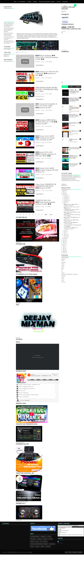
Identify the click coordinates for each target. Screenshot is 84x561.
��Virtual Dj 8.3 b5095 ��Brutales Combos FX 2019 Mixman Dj (46, 170)
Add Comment (49, 61)
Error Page (80, 552)
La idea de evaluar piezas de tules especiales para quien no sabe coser (9, 29)
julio (65, 202)
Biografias (63, 259)
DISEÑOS (35, 1)
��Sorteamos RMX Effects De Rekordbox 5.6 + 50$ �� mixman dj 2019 (46, 122)
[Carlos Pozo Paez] (58, 541)
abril (65, 233)
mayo (65, 231)
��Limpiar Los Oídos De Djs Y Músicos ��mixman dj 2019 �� (46, 73)
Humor (62, 266)
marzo (65, 234)
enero (65, 237)
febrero (65, 235)
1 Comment (48, 206)
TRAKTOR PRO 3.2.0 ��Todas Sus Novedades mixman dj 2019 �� (45, 202)
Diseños (63, 263)
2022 (64, 190)
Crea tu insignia (63, 50)
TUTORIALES (22, 1)
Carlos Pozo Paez (60, 540)
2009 (64, 251)
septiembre (66, 200)
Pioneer (62, 272)
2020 (64, 193)
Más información (39, 65)
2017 (64, 240)
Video (62, 280)
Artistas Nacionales (65, 257)
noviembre (66, 197)
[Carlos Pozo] (65, 32)
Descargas (65, 1)
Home (17, 52)
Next (46, 214)
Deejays (59, 1)
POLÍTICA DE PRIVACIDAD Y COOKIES (47, 1)
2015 (64, 242)
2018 (64, 238)
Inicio (15, 1)
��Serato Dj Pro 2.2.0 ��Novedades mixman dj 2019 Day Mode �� (45, 154)
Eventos (29, 1)
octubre (65, 198)
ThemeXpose (29, 552)
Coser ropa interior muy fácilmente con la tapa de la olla (9, 42)
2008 (64, 252)
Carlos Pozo (63, 31)
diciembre (66, 195)
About (70, 552)
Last (51, 214)
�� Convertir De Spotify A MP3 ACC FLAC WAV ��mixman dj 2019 (46, 106)
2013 (64, 245)
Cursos (62, 260)
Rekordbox (63, 275)
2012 (64, 247)
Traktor (62, 278)
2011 (64, 248)
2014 (64, 244)
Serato (62, 277)
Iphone (62, 268)
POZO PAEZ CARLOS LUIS (13, 552)
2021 (64, 191)
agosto (65, 201)
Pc (62, 271)
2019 (64, 194)
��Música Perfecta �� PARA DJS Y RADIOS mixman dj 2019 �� (46, 57)
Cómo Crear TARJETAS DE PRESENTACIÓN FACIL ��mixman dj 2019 (45, 186)
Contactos (74, 552)
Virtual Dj (63, 281)
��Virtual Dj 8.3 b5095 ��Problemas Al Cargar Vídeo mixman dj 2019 (45, 138)
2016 (64, 241)
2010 (64, 249)
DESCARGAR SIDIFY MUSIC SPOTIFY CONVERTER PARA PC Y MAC (46, 89)
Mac (62, 269)
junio (65, 230)
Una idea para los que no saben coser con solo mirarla (8, 34)
